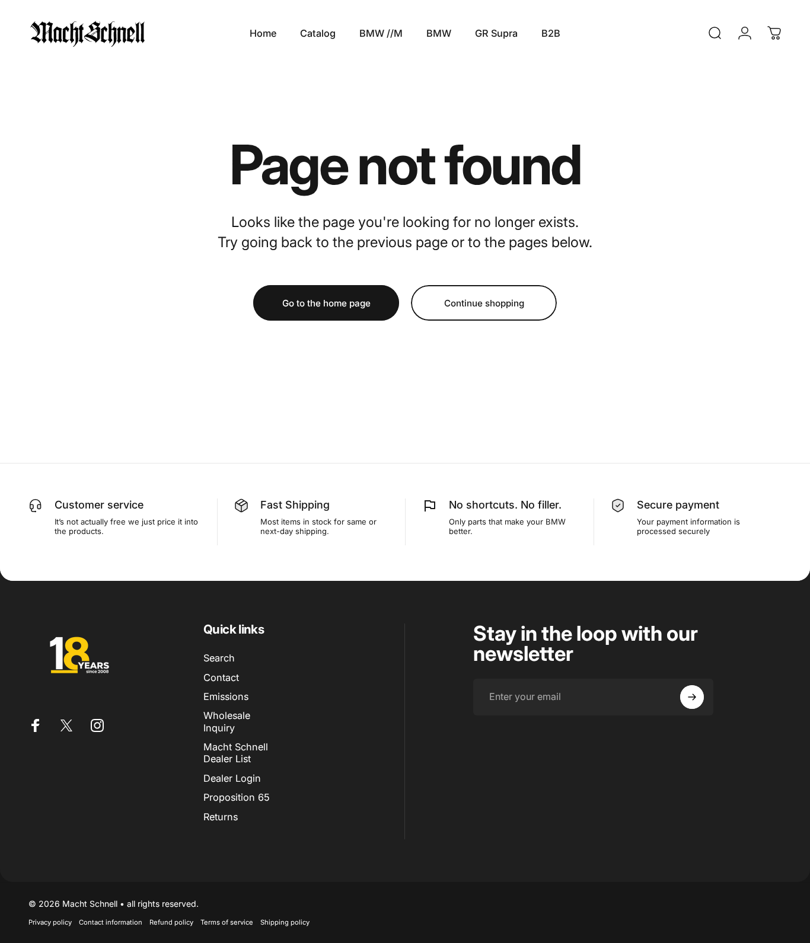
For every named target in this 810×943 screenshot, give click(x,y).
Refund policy (171, 922)
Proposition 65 (236, 797)
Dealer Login (232, 778)
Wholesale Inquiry (226, 721)
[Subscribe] (692, 697)
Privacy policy (50, 922)
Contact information (110, 922)
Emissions (225, 696)
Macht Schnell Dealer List (235, 753)
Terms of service (226, 922)
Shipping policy (285, 922)
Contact (221, 677)
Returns (220, 817)
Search (219, 658)
